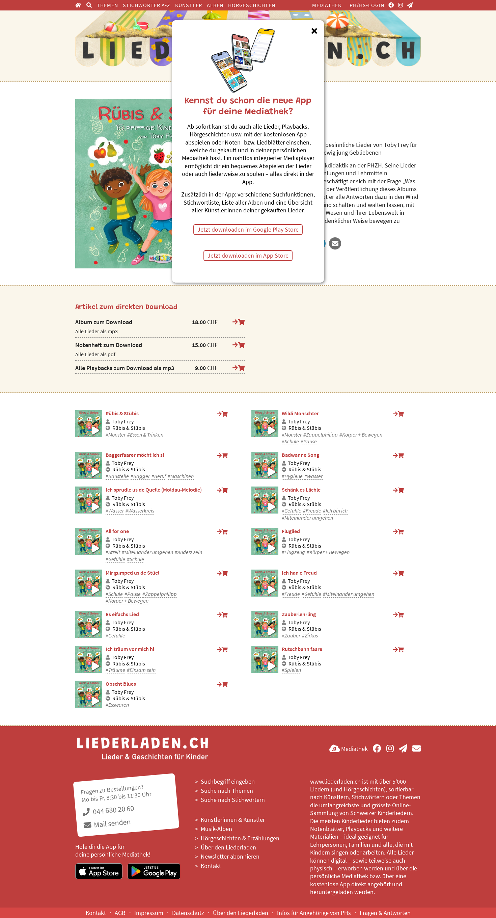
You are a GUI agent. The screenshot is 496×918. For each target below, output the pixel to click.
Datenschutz (188, 913)
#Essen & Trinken (145, 434)
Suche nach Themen (227, 790)
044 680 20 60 (112, 809)
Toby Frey (123, 421)
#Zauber (291, 635)
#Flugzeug (293, 552)
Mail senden (111, 822)
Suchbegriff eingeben (228, 781)
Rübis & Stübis (128, 428)
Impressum (148, 913)
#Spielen (291, 670)
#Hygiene (292, 476)
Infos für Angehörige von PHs (314, 913)
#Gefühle (291, 510)
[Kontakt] (416, 749)
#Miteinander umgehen (307, 518)
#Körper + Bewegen (360, 434)
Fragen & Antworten (385, 913)
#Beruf (158, 476)
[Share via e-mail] (335, 243)
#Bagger (140, 476)
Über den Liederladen (228, 847)
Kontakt (211, 866)
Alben (215, 5)
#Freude (312, 510)
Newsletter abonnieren (230, 856)
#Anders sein (188, 552)
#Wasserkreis (140, 510)
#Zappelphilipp (320, 434)
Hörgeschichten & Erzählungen (240, 838)
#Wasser (313, 476)
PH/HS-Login (367, 5)
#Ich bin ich (335, 510)
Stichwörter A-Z (146, 5)
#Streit (113, 552)
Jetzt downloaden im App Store (248, 255)
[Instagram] (400, 5)
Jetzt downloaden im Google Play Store (248, 229)
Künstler (188, 5)
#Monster (116, 434)
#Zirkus (310, 635)
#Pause (309, 441)
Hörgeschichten (251, 5)
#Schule (290, 441)
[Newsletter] (410, 5)
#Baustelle (117, 476)
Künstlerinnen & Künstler (233, 819)
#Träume (115, 670)
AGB (120, 913)
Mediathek (326, 5)
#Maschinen (181, 476)
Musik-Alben (216, 829)
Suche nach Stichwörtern (233, 800)
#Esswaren (117, 705)
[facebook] (391, 5)
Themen (107, 5)
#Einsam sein (141, 670)
